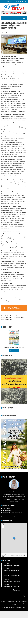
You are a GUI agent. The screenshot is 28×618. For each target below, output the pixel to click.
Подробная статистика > (23, 596)
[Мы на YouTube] (26, 1)
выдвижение (13, 315)
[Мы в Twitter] (17, 1)
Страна (7, 319)
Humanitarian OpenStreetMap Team (8, 555)
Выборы (7, 315)
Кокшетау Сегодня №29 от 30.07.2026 (12, 576)
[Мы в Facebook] (15, 1)
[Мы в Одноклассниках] (24, 1)
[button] (14, 538)
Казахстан (4, 317)
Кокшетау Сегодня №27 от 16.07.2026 (12, 586)
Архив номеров (14, 350)
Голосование (20, 315)
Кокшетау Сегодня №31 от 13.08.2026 (12, 565)
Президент (21, 317)
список (3, 319)
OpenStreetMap (10, 554)
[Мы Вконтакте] (20, 1)
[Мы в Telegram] (22, 1)
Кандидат (10, 317)
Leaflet (4, 554)
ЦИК (11, 319)
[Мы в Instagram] (18, 1)
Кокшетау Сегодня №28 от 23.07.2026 (12, 581)
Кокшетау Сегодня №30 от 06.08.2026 (12, 570)
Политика (15, 317)
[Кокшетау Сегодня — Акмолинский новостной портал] (14, 7)
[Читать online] (14, 337)
